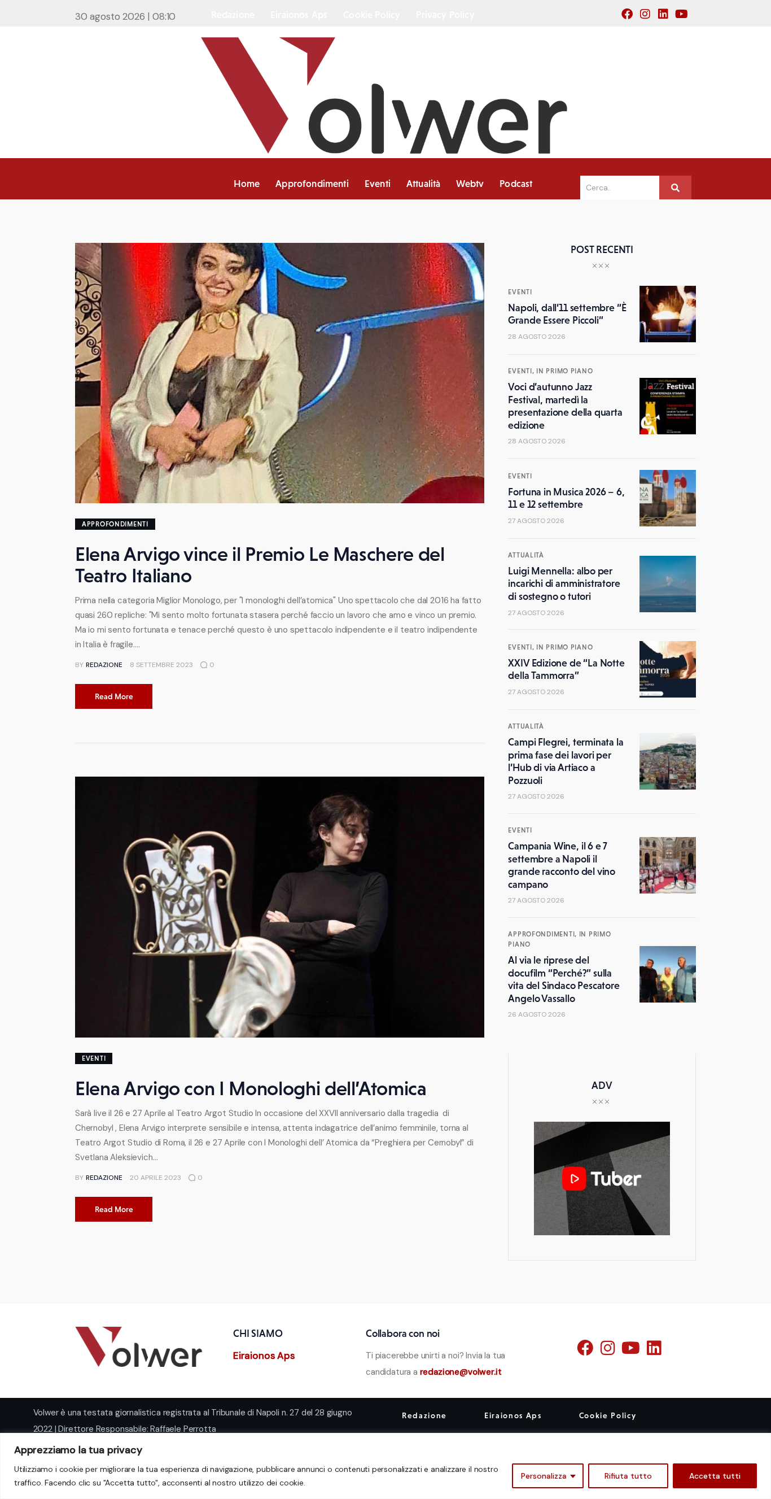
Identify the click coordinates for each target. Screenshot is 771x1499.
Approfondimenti (115, 524)
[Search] (675, 187)
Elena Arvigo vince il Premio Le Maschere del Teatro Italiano (260, 565)
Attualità (526, 555)
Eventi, (522, 371)
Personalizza (544, 1476)
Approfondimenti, (543, 934)
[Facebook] (630, 17)
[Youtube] (685, 17)
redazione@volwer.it (461, 1372)
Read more (114, 696)
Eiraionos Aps (264, 1355)
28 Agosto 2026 (537, 336)
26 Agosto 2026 (537, 1014)
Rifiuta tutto (628, 1476)
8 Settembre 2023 (161, 664)
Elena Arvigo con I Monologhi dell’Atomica (251, 1088)
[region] (385, 1466)
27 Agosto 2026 (536, 520)
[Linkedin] (667, 17)
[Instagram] (648, 17)
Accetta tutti (715, 1476)
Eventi (94, 1058)
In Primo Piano (564, 371)
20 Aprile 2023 (155, 1177)
